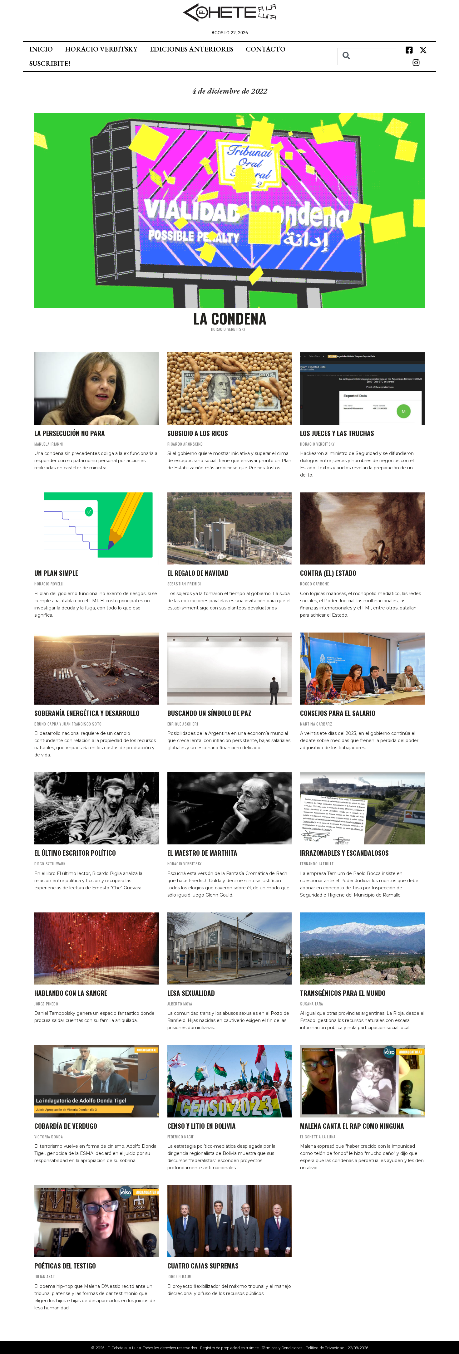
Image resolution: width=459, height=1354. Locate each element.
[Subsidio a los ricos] (229, 388)
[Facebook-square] (409, 50)
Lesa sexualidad (191, 993)
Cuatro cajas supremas (203, 1265)
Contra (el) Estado (328, 573)
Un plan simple (56, 573)
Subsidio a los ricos (197, 433)
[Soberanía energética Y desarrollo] (96, 669)
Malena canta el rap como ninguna (352, 1126)
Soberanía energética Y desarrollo (87, 713)
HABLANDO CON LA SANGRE (70, 993)
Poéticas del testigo (65, 1265)
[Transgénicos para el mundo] (362, 948)
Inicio (41, 49)
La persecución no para (69, 433)
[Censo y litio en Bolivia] (229, 1081)
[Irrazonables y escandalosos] (362, 808)
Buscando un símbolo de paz (209, 713)
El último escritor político (75, 853)
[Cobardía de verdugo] (96, 1081)
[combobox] (367, 56)
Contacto (265, 49)
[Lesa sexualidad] (229, 948)
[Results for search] (367, 69)
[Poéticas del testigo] (96, 1221)
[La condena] (229, 210)
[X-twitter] (423, 50)
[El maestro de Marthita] (229, 808)
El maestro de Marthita (202, 853)
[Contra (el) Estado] (362, 528)
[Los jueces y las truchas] (362, 388)
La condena (229, 318)
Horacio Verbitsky (101, 49)
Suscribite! (49, 63)
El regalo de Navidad (198, 573)
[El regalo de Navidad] (229, 528)
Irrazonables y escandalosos (344, 853)
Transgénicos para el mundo (343, 993)
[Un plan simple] (96, 528)
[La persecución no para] (96, 388)
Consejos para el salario (337, 713)
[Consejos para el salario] (362, 669)
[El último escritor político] (96, 808)
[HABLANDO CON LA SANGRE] (96, 948)
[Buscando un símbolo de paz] (229, 669)
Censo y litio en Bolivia (201, 1126)
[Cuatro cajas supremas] (229, 1221)
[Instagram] (416, 62)
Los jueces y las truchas (337, 433)
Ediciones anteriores (191, 49)
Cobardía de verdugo (65, 1126)
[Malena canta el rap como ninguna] (362, 1081)
